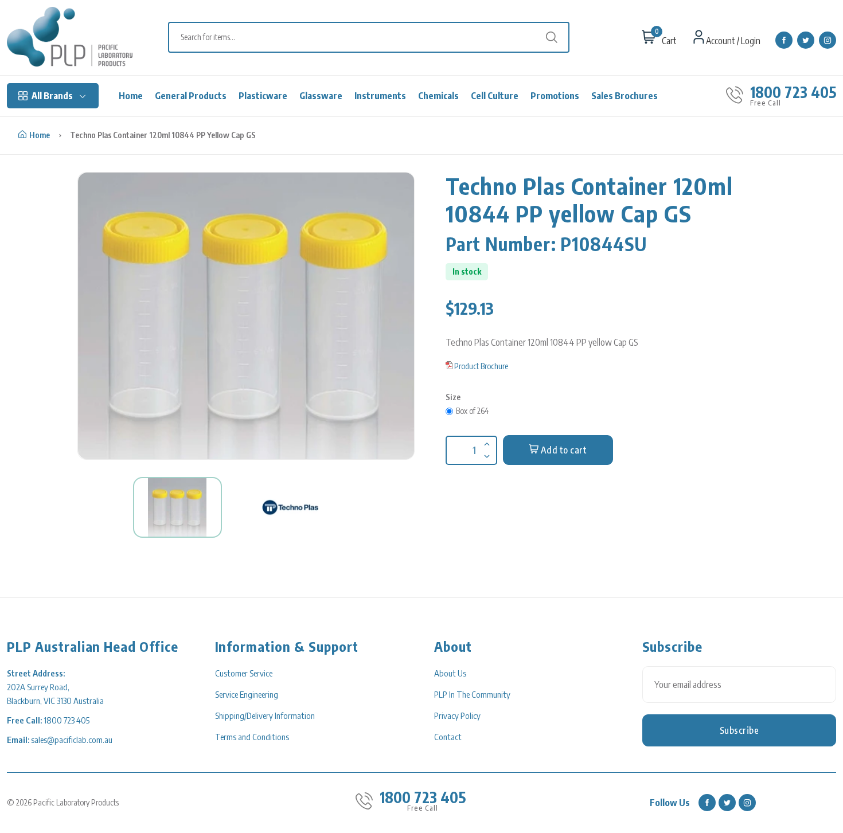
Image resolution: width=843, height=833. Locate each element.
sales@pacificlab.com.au (71, 739)
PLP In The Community (472, 694)
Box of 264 (472, 411)
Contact (448, 737)
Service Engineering (246, 694)
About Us (450, 673)
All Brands (52, 95)
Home (131, 95)
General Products (191, 95)
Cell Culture (494, 95)
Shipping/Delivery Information (265, 715)
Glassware (320, 95)
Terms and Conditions (252, 737)
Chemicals (438, 95)
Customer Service (243, 673)
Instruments (380, 95)
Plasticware (263, 95)
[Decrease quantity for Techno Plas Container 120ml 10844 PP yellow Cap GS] (485, 449)
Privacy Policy (457, 715)
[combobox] (374, 37)
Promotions (554, 95)
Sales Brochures (624, 95)
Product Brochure (481, 366)
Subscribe (739, 730)
